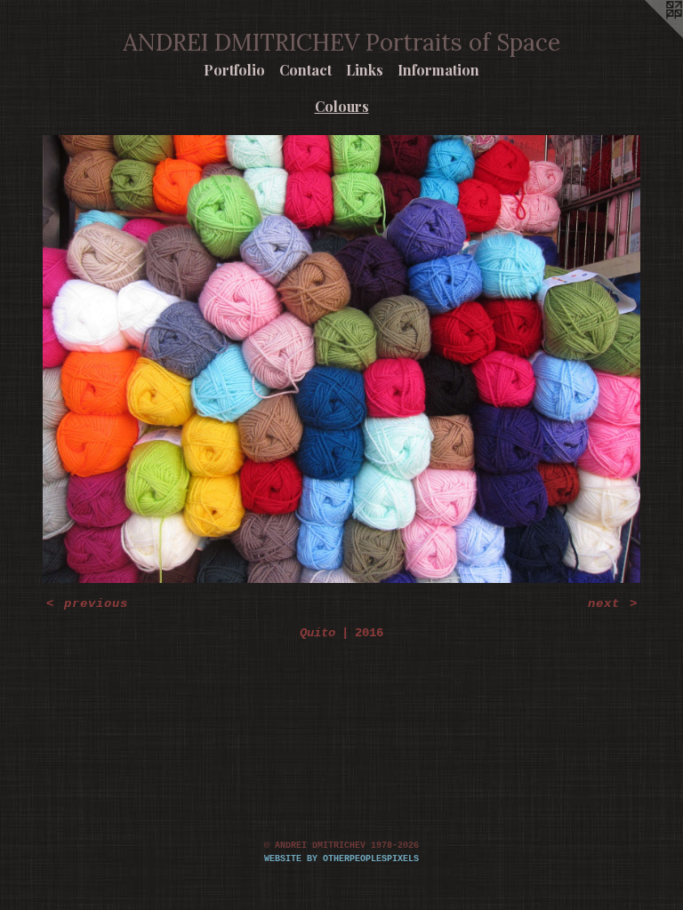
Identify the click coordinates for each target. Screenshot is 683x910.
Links (364, 69)
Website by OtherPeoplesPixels (341, 859)
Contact (305, 69)
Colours (342, 106)
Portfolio (234, 69)
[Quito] (341, 359)
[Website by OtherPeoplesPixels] (647, 35)
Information (438, 69)
